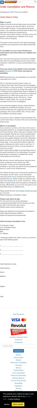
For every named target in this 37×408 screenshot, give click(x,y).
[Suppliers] (18, 386)
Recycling (18, 365)
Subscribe (17, 351)
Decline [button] (7, 404)
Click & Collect (18, 357)
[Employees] (18, 391)
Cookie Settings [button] (14, 399)
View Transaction (18, 314)
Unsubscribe (18, 342)
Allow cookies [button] (18, 404)
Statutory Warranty (18, 378)
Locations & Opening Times (19, 337)
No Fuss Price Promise (18, 381)
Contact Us (18, 340)
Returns (18, 368)
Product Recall (18, 370)
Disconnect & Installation (19, 362)
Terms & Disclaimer (18, 373)
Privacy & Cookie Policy (18, 375)
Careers (18, 355)
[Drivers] (18, 388)
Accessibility (18, 383)
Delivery (18, 360)
